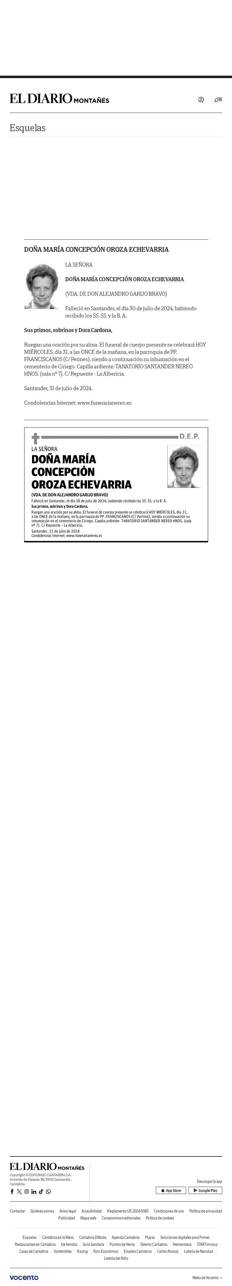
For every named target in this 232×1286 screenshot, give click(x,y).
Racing (82, 1251)
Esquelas (28, 127)
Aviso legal (68, 1211)
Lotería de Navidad (198, 1251)
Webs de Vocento (205, 1277)
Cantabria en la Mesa (58, 1237)
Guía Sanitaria (93, 1244)
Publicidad (66, 1218)
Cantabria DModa (92, 1237)
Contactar (17, 1211)
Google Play (207, 1190)
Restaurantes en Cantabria (35, 1244)
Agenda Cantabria (126, 1237)
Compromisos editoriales (121, 1218)
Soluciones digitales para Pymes (185, 1237)
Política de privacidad (205, 1211)
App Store (173, 1190)
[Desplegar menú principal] (218, 99)
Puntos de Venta (122, 1244)
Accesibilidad (92, 1211)
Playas (150, 1237)
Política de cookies (160, 1218)
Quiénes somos (42, 1211)
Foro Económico (105, 1251)
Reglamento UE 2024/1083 (127, 1211)
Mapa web (88, 1218)
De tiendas (69, 1244)
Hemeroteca (182, 1244)
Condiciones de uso (169, 1211)
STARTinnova (207, 1244)
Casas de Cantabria (33, 1251)
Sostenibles (63, 1251)
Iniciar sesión (201, 99)
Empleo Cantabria (138, 1251)
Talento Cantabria (153, 1244)
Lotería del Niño (116, 1258)
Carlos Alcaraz (168, 1251)
